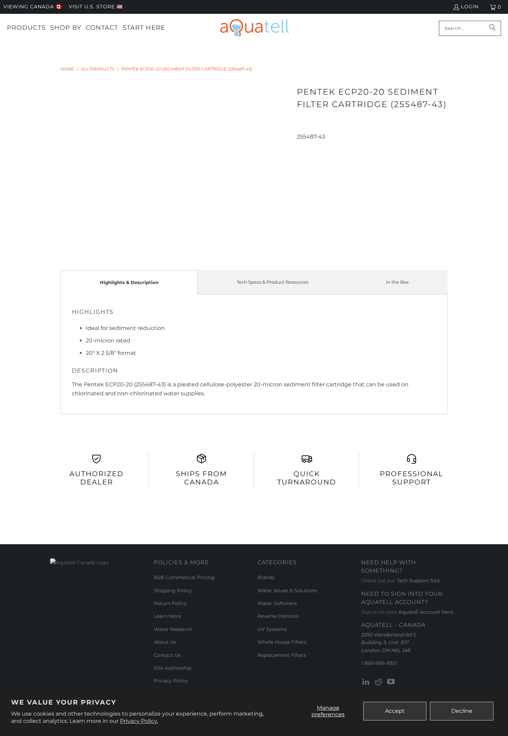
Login (470, 6)
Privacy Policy (171, 681)
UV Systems (272, 629)
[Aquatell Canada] (254, 28)
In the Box (397, 282)
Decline (461, 711)
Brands (265, 577)
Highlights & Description (129, 282)
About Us (165, 642)
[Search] (492, 28)
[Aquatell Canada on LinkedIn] (366, 682)
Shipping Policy (173, 590)
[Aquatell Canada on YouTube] (391, 682)
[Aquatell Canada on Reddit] (379, 682)
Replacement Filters (281, 655)
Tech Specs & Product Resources (272, 282)
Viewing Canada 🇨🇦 (32, 6)
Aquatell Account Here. (426, 612)
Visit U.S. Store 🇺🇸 (96, 6)
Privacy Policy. (139, 721)
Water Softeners (277, 603)
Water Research (173, 629)
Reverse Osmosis (278, 616)
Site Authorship (172, 668)
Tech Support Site (418, 580)
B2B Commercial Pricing (184, 577)
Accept (395, 711)
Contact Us (167, 655)
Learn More (167, 616)
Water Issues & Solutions (287, 590)
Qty (301, 145)
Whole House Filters (282, 642)
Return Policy (170, 603)
